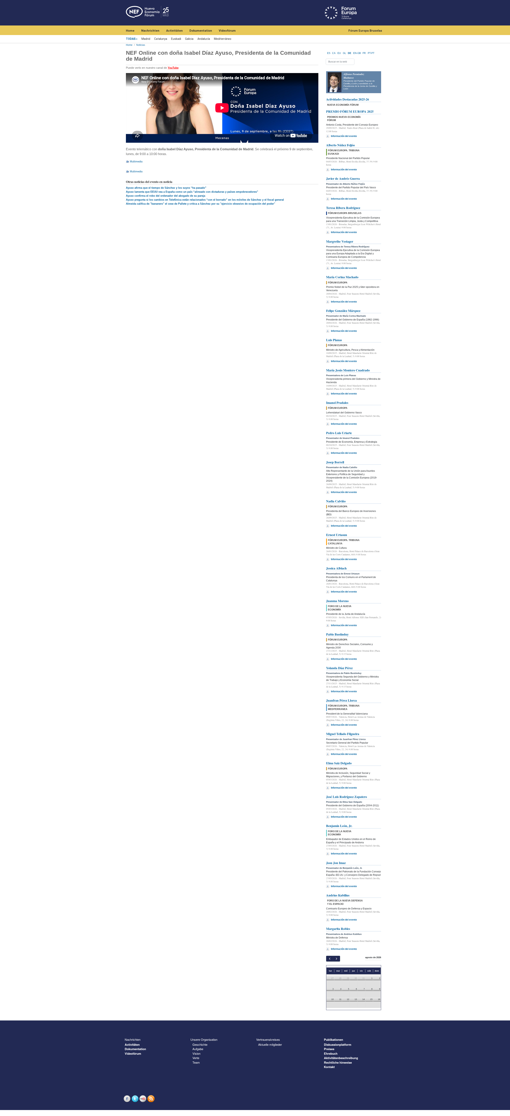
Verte (195, 1058)
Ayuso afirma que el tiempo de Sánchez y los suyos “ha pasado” (166, 187)
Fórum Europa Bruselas (365, 30)
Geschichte (199, 1044)
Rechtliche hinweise (338, 1062)
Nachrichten (150, 30)
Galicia (189, 38)
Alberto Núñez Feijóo (340, 145)
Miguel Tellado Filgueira (342, 733)
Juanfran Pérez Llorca (341, 700)
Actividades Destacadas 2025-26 (347, 99)
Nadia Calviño (336, 501)
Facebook (127, 1098)
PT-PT (371, 53)
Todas (130, 38)
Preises (329, 1049)
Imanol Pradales (337, 402)
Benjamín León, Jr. (339, 825)
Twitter (135, 1098)
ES (328, 53)
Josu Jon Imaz (336, 862)
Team (196, 1062)
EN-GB (357, 53)
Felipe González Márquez (343, 310)
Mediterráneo (222, 38)
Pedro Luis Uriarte (339, 433)
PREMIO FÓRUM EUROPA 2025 (350, 111)
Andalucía (203, 38)
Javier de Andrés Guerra (343, 178)
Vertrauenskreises (268, 1039)
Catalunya (160, 38)
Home (130, 30)
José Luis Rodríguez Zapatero (346, 796)
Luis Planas (334, 340)
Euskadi (176, 38)
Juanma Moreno (337, 601)
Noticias (140, 45)
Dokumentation (200, 30)
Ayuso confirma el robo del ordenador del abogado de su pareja (165, 195)
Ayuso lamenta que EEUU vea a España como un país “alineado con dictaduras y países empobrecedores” (192, 191)
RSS (151, 1098)
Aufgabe (197, 1049)
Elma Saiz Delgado (339, 763)
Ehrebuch (330, 1053)
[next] (336, 959)
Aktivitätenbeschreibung (341, 1058)
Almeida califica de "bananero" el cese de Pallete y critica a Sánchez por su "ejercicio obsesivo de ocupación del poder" (200, 203)
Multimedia (136, 161)
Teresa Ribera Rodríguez (343, 207)
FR (364, 53)
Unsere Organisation (203, 1039)
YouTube (143, 1098)
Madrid (145, 38)
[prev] (329, 959)
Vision (196, 1053)
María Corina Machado (342, 277)
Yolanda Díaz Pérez (339, 668)
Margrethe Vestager (339, 241)
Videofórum (227, 30)
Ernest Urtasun (336, 534)
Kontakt (329, 1067)
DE (349, 53)
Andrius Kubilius (337, 895)
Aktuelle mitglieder (270, 1044)
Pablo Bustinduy (337, 634)
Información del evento (344, 136)
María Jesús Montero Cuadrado (348, 370)
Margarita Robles (338, 928)
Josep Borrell (335, 462)
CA (333, 53)
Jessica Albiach (336, 568)
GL (344, 53)
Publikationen (333, 1039)
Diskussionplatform (337, 1044)
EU (339, 53)
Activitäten (174, 30)
